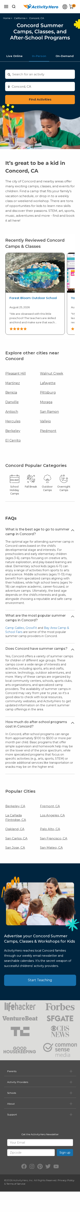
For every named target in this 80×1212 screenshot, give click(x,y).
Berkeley (12, 431)
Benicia (11, 392)
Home (6, 18)
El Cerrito (13, 440)
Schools (11, 1092)
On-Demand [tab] (65, 56)
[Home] (40, 6)
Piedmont (48, 431)
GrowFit (31, 628)
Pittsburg (48, 392)
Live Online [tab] (14, 56)
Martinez (12, 383)
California (19, 18)
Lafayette (48, 383)
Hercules (12, 421)
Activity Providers (17, 1082)
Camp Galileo (14, 628)
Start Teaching (40, 980)
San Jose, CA (15, 847)
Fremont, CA (50, 806)
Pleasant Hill (15, 373)
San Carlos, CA (16, 838)
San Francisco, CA (53, 838)
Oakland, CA (14, 829)
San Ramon (49, 412)
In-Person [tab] (39, 56)
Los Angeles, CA (52, 815)
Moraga (46, 402)
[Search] (13, 6)
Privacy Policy (66, 1180)
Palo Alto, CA (50, 829)
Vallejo (45, 421)
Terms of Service (15, 1183)
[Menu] (6, 6)
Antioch (11, 412)
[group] (35, 294)
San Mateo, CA (51, 847)
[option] (35, 294)
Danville (12, 402)
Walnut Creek (51, 373)
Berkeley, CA (15, 806)
